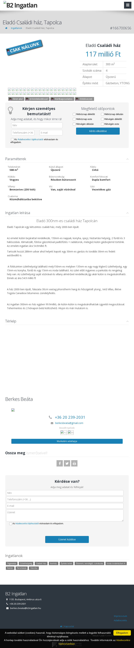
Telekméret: (14, 166)
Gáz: (92, 186)
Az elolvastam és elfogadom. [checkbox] (34, 141)
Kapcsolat (69, 626)
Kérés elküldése (98, 131)
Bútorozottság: (57, 176)
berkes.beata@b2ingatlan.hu (25, 608)
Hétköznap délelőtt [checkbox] (85, 114)
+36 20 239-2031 (70, 417)
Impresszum (120, 616)
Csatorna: (13, 196)
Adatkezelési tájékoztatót (30, 139)
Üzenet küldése (67, 539)
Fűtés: (93, 166)
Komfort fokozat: (99, 176)
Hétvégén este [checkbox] (111, 124)
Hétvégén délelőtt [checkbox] (113, 119)
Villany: (11, 186)
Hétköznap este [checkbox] (84, 119)
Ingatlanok (16, 28)
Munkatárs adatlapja (67, 441)
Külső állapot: (56, 166)
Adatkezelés (120, 620)
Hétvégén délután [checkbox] (85, 124)
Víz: (51, 186)
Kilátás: (12, 176)
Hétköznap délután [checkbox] (113, 114)
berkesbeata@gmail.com (69, 423)
